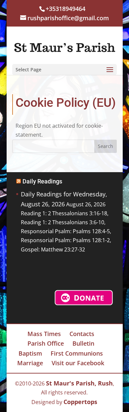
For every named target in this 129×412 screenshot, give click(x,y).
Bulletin (83, 343)
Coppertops (80, 402)
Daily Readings (42, 181)
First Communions (77, 353)
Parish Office (45, 343)
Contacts (81, 334)
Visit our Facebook (78, 363)
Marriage (30, 363)
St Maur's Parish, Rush (79, 383)
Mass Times (44, 334)
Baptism (30, 353)
